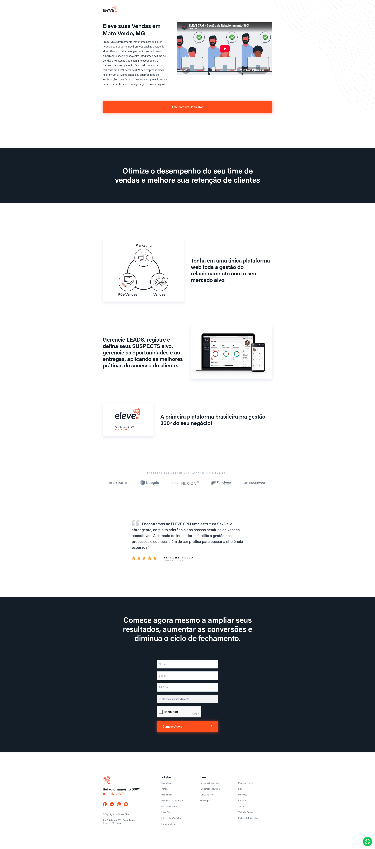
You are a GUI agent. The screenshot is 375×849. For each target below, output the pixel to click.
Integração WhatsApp (171, 818)
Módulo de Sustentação (172, 800)
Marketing (166, 783)
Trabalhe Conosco (246, 812)
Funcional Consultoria (210, 789)
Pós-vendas (166, 795)
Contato (242, 800)
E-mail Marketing (169, 824)
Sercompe (205, 800)
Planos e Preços (245, 783)
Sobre (241, 806)
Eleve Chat (166, 812)
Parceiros (242, 795)
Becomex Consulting (209, 783)
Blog (240, 789)
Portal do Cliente (169, 806)
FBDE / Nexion (206, 795)
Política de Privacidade (248, 818)
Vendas (164, 789)
